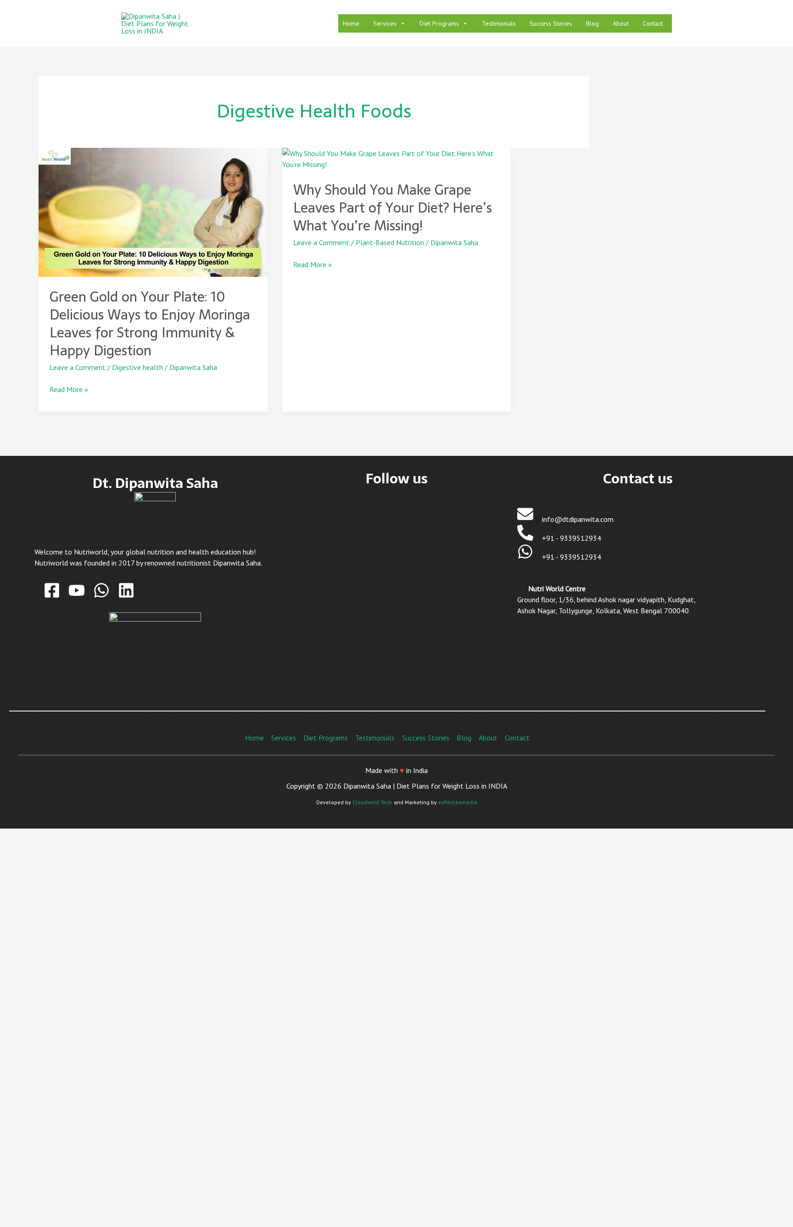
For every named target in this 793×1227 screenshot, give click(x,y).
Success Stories (551, 23)
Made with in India (396, 770)
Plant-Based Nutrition (390, 242)
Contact (652, 23)
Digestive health (137, 367)
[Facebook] (52, 590)
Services (384, 23)
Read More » (69, 389)
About (621, 23)
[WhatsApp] (101, 590)
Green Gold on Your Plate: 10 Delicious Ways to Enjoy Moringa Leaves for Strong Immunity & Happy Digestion (150, 324)
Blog (592, 23)
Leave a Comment (78, 367)
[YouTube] (76, 590)
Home (351, 23)
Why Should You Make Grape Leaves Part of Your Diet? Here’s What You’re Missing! (392, 208)
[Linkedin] (126, 590)
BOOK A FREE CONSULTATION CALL (282, 1132)
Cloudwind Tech (372, 802)
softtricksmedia (457, 802)
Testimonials (499, 23)
